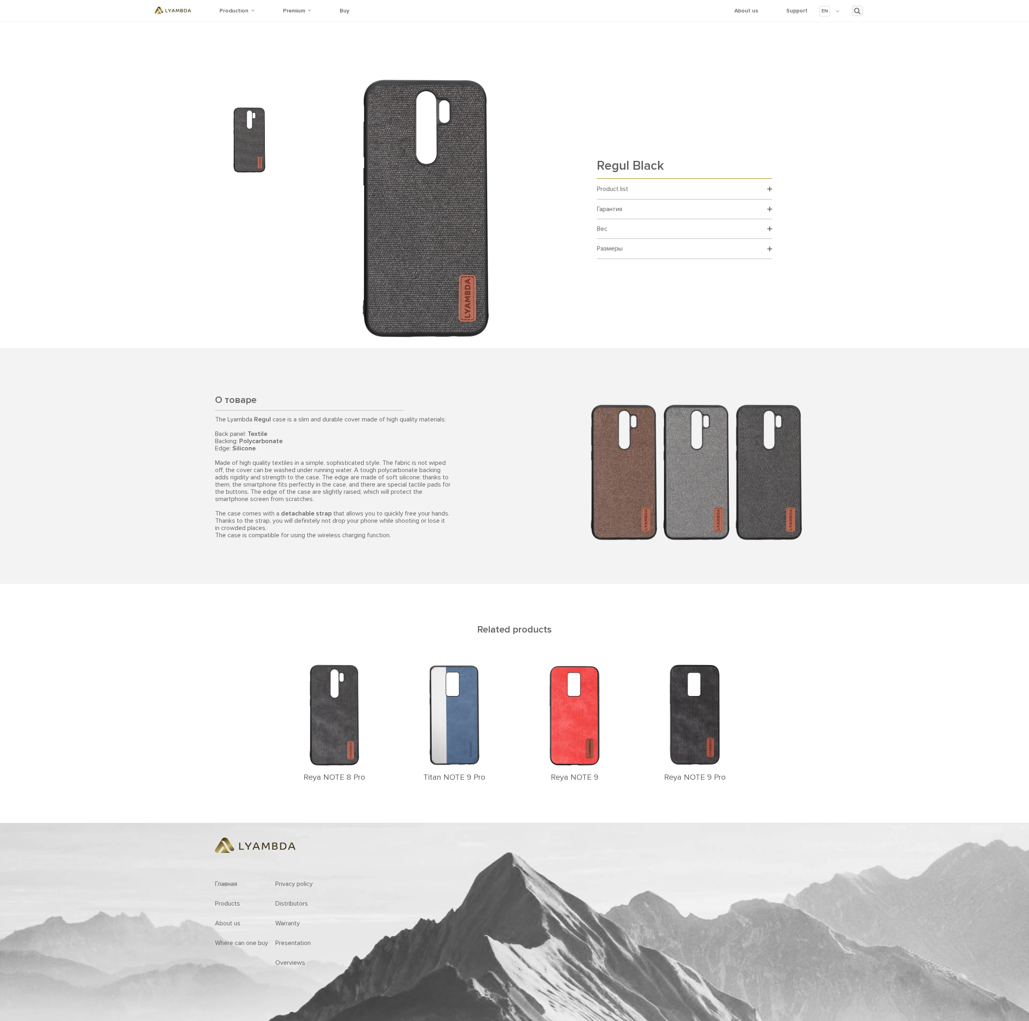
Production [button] (233, 10)
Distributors (291, 904)
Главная (226, 884)
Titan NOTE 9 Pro (454, 777)
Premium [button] (294, 10)
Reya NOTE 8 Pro (334, 777)
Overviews (290, 963)
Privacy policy (294, 884)
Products (227, 904)
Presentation (293, 943)
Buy (344, 10)
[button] (830, 11)
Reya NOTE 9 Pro (695, 777)
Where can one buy (241, 943)
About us (746, 10)
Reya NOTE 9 (575, 777)
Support (797, 10)
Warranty (287, 923)
